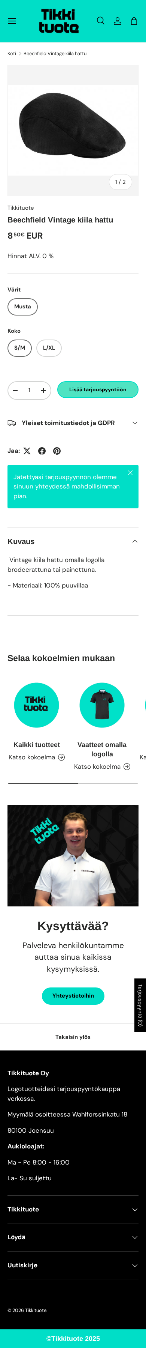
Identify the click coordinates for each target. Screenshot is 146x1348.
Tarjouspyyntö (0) (140, 1005)
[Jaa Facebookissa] (41, 450)
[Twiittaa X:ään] (26, 450)
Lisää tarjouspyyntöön (98, 389)
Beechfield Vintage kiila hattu (55, 53)
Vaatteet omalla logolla (102, 749)
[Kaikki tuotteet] (36, 705)
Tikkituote (20, 208)
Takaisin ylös (73, 1037)
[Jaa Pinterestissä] (56, 450)
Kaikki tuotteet (36, 744)
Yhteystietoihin (73, 995)
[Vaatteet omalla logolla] (102, 705)
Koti (11, 53)
